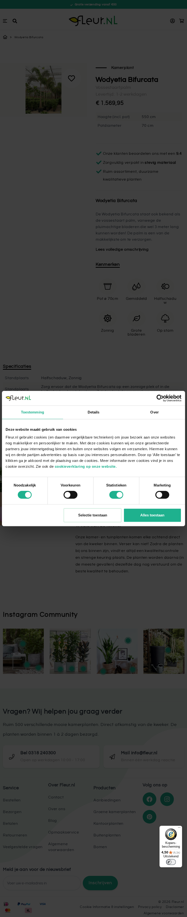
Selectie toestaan (92, 515)
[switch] (70, 495)
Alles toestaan (152, 515)
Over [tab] (154, 412)
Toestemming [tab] (32, 412)
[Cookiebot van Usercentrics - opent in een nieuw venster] (160, 398)
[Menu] (179, 829)
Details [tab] (94, 412)
